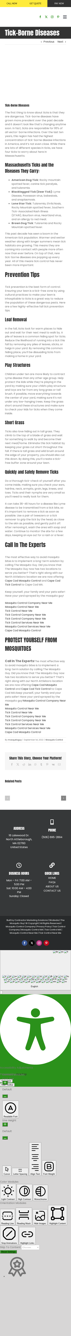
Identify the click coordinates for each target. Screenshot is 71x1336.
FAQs (52, 882)
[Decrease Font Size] (5, 1096)
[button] (7, 798)
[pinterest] (58, 17)
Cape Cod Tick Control (36, 689)
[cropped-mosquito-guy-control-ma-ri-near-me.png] (12, 10)
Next (60, 42)
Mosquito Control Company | (21, 926)
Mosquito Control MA (32, 929)
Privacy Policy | (44, 926)
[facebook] (40, 17)
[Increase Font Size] (5, 1083)
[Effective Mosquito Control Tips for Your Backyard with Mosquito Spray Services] (18, 790)
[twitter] (46, 17)
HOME (52, 878)
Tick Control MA (53, 929)
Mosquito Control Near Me (22, 607)
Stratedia (54, 920)
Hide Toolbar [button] (7, 1085)
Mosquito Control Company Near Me (28, 603)
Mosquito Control (54, 739)
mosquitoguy (15, 739)
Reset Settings (8, 1252)
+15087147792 (28, 854)
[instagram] (52, 17)
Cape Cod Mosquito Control (23, 581)
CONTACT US (52, 891)
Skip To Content (10, 1247)
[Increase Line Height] (5, 1124)
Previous (48, 42)
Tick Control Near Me (18, 611)
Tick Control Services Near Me (24, 622)
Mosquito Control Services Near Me (27, 626)
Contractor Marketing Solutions (31, 920)
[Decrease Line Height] (5, 1138)
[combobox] (35, 970)
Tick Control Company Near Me (25, 615)
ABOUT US (52, 886)
